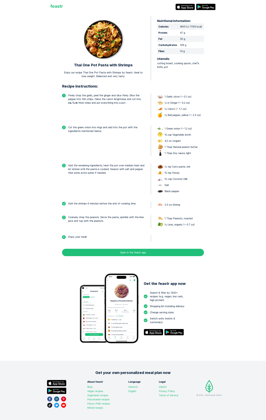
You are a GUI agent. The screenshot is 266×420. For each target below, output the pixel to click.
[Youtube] (63, 405)
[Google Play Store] (206, 7)
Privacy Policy (167, 391)
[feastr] (56, 7)
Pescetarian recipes (98, 399)
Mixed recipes (95, 407)
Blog (89, 386)
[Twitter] (56, 405)
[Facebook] (49, 399)
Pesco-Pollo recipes (98, 403)
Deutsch (133, 386)
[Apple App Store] (185, 7)
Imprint (163, 386)
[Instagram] (56, 399)
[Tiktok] (49, 405)
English (132, 391)
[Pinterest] (63, 399)
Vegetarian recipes (97, 395)
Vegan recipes (95, 391)
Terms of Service (168, 395)
